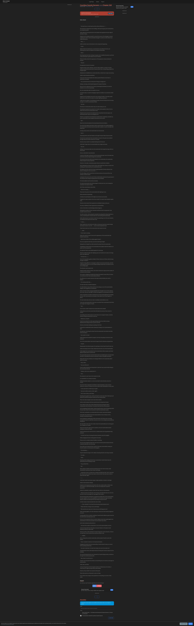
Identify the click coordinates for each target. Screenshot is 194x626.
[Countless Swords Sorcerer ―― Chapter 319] (99, 9)
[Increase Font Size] (191, 2)
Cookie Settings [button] (184, 623)
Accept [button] (190, 623)
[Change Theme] (186, 2)
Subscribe (111, 617)
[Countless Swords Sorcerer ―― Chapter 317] (97, 9)
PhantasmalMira (88, 6)
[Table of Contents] (95, 9)
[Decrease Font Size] (189, 2)
